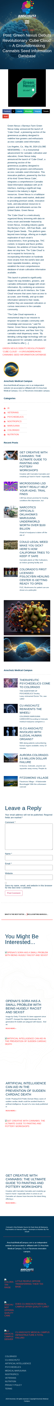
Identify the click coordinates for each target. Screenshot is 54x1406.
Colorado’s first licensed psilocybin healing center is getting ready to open (34, 576)
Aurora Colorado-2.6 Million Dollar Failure (34, 758)
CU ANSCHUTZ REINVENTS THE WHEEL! (31, 709)
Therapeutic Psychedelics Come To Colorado (35, 683)
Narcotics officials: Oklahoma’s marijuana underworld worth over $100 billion (32, 518)
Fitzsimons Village (34, 777)
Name (8, 854)
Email (8, 864)
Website (9, 873)
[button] (27, 22)
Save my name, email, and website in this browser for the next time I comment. (28, 887)
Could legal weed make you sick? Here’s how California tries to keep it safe (34, 549)
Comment (10, 822)
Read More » (11, 1028)
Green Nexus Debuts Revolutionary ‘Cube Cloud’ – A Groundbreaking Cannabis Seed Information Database (24, 351)
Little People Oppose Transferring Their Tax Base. (29, 1284)
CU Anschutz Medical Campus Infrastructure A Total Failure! (32, 1335)
